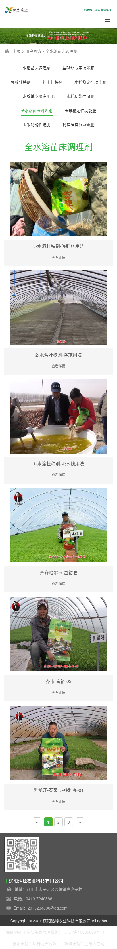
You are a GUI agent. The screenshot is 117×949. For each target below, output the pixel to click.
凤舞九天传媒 (45, 943)
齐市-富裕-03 (58, 681)
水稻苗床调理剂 (37, 68)
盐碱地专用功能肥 (78, 68)
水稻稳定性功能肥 (90, 82)
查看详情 (58, 257)
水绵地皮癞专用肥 (39, 96)
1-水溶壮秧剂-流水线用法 (58, 463)
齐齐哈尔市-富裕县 (59, 572)
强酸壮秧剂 (21, 82)
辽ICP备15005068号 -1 (84, 932)
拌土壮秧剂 (52, 82)
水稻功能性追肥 (80, 96)
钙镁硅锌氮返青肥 (78, 124)
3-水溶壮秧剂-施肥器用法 (58, 246)
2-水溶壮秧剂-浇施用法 (58, 354)
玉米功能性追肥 (37, 124)
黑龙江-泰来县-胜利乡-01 (59, 790)
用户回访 (33, 51)
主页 (17, 51)
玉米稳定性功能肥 (80, 110)
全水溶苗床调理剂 (62, 51)
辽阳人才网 (94, 943)
